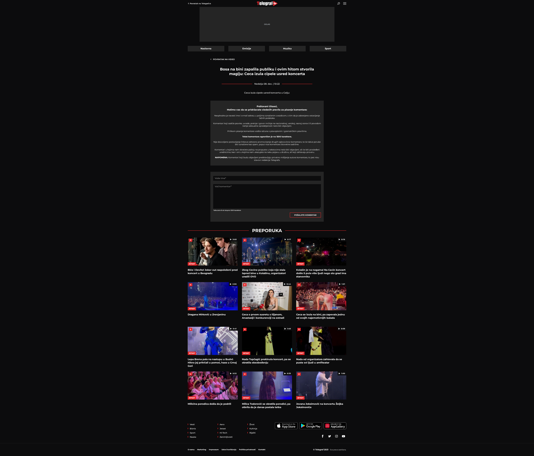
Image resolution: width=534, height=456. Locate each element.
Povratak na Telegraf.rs (200, 3)
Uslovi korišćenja (229, 449)
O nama (191, 449)
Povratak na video (222, 59)
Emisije (246, 48)
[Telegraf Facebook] (322, 436)
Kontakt (261, 449)
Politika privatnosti (247, 449)
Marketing (201, 449)
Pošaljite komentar (305, 215)
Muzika (287, 48)
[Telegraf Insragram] (336, 436)
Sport (328, 48)
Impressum (214, 449)
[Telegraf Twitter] (329, 436)
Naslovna (206, 48)
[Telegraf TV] (343, 436)
